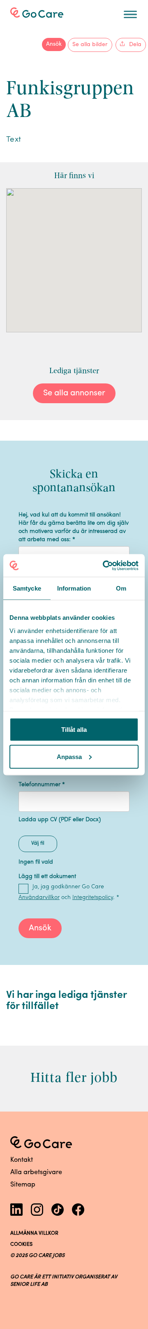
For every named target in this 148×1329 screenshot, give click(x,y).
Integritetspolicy (92, 898)
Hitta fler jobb (74, 1077)
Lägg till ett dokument (47, 877)
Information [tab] (74, 588)
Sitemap (22, 1185)
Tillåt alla (74, 729)
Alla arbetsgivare (36, 1172)
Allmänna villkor (34, 1233)
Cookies (21, 1244)
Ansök (54, 44)
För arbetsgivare (43, 11)
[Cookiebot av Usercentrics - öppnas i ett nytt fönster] (104, 565)
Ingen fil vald (35, 862)
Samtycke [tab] (27, 588)
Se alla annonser (74, 393)
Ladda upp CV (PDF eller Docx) (59, 820)
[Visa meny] (130, 14)
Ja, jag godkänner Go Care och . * (68, 892)
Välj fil (37, 843)
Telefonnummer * (41, 785)
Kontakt (21, 1160)
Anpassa (69, 756)
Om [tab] (121, 588)
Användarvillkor (39, 898)
